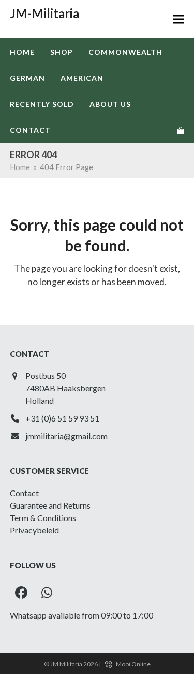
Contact (24, 493)
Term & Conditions (43, 518)
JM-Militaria (44, 13)
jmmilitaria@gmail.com (66, 436)
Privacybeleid (34, 530)
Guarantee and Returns (50, 505)
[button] (178, 19)
